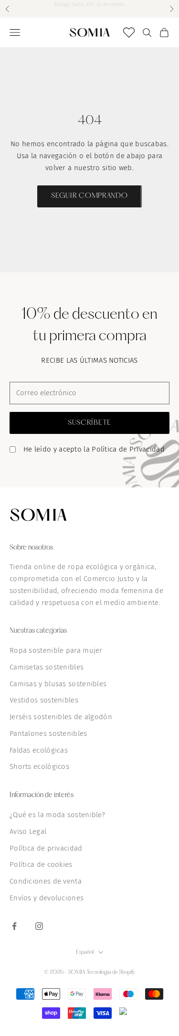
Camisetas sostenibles (47, 667)
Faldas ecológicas (39, 750)
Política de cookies (41, 864)
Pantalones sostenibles (48, 733)
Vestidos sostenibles (44, 700)
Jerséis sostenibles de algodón (61, 716)
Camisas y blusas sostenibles (58, 684)
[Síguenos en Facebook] (14, 926)
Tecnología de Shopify (110, 972)
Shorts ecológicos (39, 766)
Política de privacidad (46, 848)
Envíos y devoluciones (47, 898)
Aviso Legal (28, 831)
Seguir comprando (89, 196)
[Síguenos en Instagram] (39, 926)
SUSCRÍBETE (89, 423)
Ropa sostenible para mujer (56, 650)
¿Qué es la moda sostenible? (57, 814)
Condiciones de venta (46, 881)
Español (85, 952)
